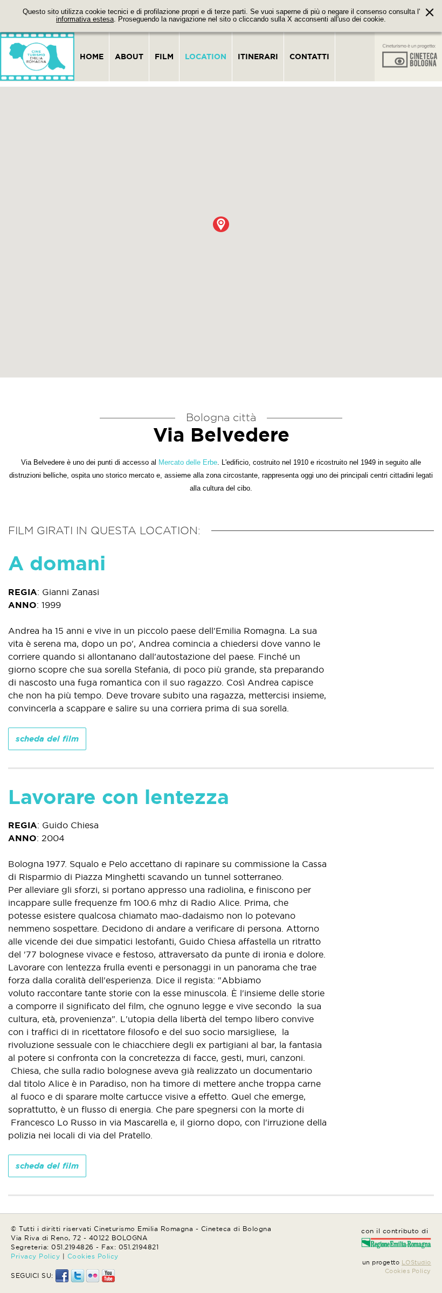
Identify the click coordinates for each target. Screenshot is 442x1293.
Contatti (309, 56)
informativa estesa (85, 19)
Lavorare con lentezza (118, 797)
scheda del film (47, 738)
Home (91, 56)
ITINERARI (258, 56)
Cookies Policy (93, 1256)
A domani (57, 563)
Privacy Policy (35, 1256)
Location (205, 56)
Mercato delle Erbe (187, 462)
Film (164, 56)
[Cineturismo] (37, 56)
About (129, 56)
